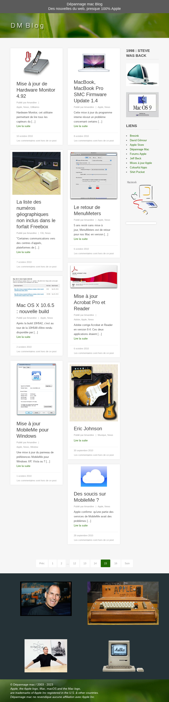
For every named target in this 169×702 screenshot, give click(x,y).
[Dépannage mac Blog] (27, 25)
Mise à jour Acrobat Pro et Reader (89, 302)
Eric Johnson (88, 428)
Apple (19, 107)
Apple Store (137, 144)
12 (74, 563)
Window (34, 447)
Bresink (134, 135)
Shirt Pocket (137, 172)
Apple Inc (40, 692)
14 (95, 563)
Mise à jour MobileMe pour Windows (32, 430)
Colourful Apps (138, 167)
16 (115, 563)
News (26, 107)
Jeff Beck (135, 158)
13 (84, 563)
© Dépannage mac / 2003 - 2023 (31, 684)
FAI (42, 233)
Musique (102, 435)
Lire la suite (23, 126)
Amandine (32, 102)
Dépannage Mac (139, 149)
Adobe (77, 319)
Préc (42, 563)
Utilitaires (34, 107)
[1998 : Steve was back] (142, 83)
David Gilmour (138, 140)
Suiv (127, 563)
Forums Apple (138, 153)
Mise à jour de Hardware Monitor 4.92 (35, 90)
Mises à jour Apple (141, 162)
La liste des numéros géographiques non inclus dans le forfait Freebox (35, 214)
